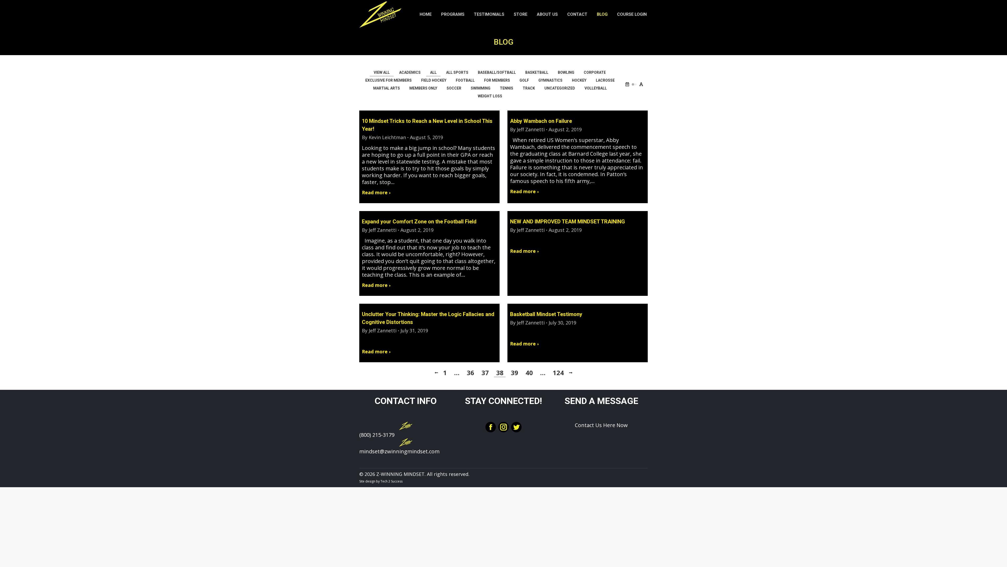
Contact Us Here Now (601, 425)
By (384, 137)
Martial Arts (386, 88)
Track (529, 88)
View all (382, 72)
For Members (497, 80)
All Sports (457, 72)
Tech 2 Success (392, 481)
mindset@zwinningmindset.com (399, 451)
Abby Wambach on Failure (541, 121)
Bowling (566, 72)
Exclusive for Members (388, 80)
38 (500, 373)
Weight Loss (490, 96)
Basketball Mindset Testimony (546, 314)
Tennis (506, 88)
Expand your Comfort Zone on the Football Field (419, 221)
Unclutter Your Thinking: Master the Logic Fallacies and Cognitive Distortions (428, 318)
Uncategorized (559, 88)
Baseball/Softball (497, 72)
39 (514, 373)
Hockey (579, 80)
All (433, 72)
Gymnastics (550, 80)
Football (465, 80)
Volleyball (596, 88)
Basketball (536, 72)
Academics (410, 72)
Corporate (595, 72)
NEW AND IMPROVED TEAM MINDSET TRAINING (567, 221)
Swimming (480, 88)
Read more (375, 193)
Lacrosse (605, 80)
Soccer (454, 88)
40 (529, 373)
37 (485, 373)
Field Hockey (433, 80)
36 (470, 373)
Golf (524, 80)
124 (558, 373)
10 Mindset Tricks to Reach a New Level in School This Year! (427, 125)
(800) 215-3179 (376, 434)
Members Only (423, 88)
